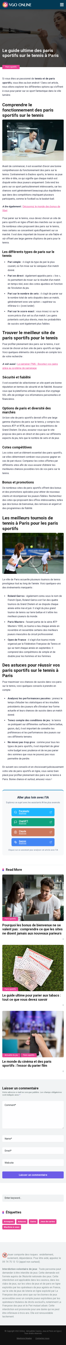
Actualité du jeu (11, 1055)
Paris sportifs (11, 67)
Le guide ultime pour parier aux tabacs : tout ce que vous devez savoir (31, 997)
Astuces (22, 1221)
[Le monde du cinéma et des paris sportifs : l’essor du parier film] (33, 1034)
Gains (33, 1221)
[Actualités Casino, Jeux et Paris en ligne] (17, 4)
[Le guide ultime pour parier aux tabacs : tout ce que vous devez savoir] (33, 968)
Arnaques (9, 1221)
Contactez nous (42, 1338)
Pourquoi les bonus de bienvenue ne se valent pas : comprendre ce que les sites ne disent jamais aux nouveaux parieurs (32, 929)
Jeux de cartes (47, 1221)
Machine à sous (11, 1227)
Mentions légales (24, 1338)
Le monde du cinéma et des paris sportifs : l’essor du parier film (26, 1064)
